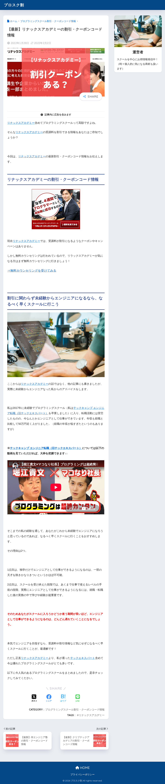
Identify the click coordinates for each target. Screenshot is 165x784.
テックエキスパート (82, 658)
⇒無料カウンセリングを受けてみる (31, 270)
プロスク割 (14, 5)
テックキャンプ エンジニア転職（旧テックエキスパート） (46, 448)
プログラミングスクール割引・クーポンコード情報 (75, 709)
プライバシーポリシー (82, 774)
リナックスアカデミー (21, 122)
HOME (84, 768)
